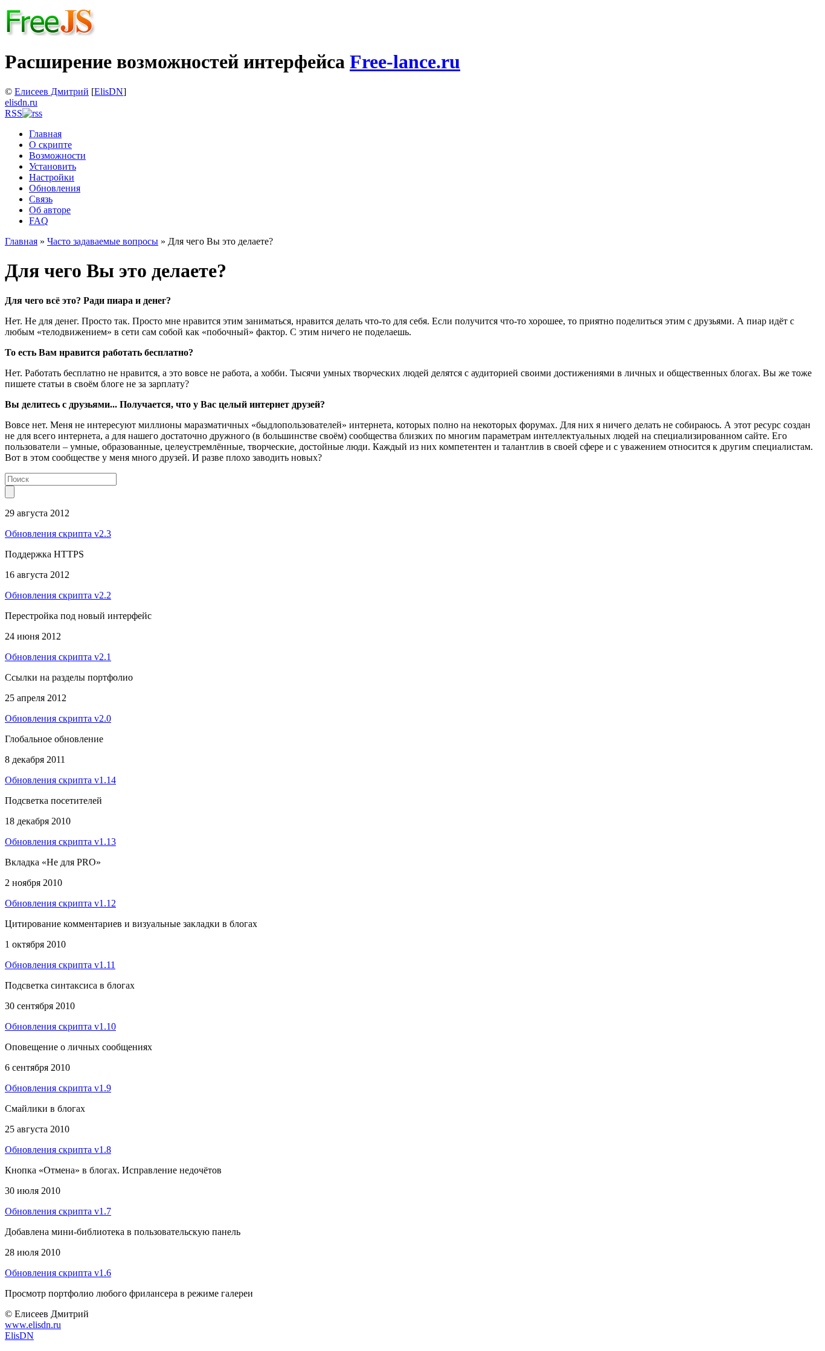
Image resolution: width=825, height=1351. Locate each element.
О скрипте (50, 145)
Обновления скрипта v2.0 (58, 718)
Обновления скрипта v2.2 (58, 595)
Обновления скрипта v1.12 (60, 903)
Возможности (57, 155)
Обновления (54, 188)
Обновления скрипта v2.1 (58, 657)
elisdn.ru (21, 102)
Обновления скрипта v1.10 (60, 1026)
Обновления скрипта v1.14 (60, 780)
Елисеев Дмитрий (51, 91)
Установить (52, 166)
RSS (13, 113)
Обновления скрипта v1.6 (58, 1273)
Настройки (51, 177)
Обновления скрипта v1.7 (58, 1211)
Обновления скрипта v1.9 (58, 1088)
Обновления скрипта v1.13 (60, 841)
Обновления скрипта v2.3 (58, 533)
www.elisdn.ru (33, 1325)
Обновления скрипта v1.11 (60, 965)
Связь (41, 199)
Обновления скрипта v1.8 (58, 1149)
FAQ (38, 221)
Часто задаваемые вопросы (102, 241)
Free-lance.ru (405, 61)
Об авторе (50, 210)
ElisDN (108, 91)
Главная (45, 134)
